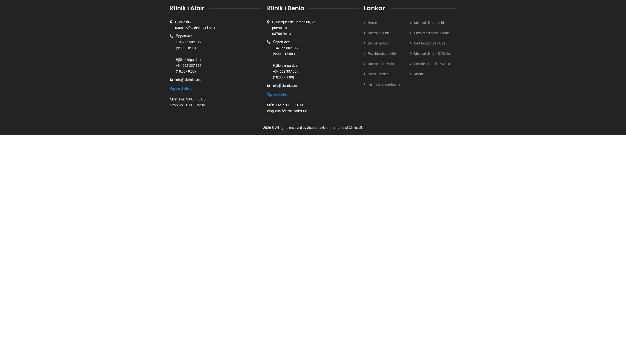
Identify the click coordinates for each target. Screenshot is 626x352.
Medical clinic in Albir (429, 23)
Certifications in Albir (429, 43)
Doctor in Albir (378, 33)
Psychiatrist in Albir (382, 53)
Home (372, 23)
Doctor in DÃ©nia (381, 64)
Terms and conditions (384, 84)
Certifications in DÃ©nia (432, 64)
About (418, 74)
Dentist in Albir (379, 43)
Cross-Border (378, 74)
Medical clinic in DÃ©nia (432, 53)
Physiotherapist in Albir (431, 33)
